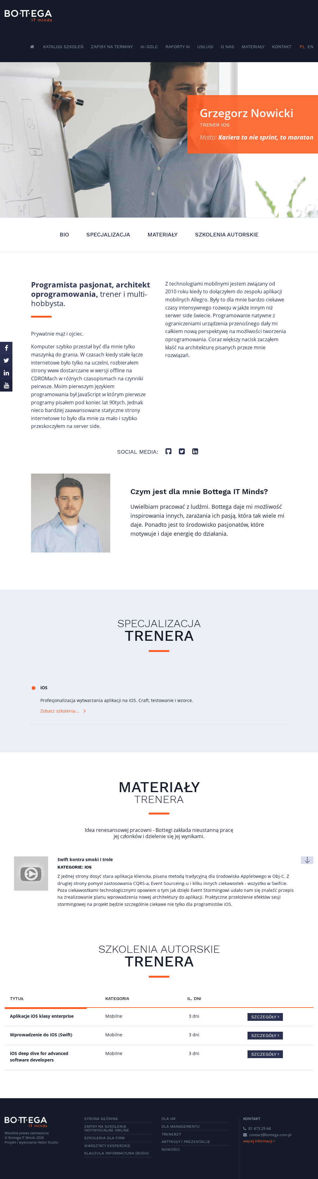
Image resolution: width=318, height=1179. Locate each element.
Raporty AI (178, 46)
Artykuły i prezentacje (185, 1142)
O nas (227, 46)
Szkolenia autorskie (226, 234)
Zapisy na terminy (112, 46)
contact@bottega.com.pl (270, 1134)
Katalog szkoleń (63, 46)
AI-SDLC (149, 46)
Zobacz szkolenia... (59, 711)
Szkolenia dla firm (104, 1138)
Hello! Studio (48, 1142)
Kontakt (281, 46)
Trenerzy (171, 1134)
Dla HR (168, 1119)
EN (310, 46)
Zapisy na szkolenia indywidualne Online (106, 1128)
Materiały (253, 46)
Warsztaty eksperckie (107, 1146)
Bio (64, 234)
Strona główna (101, 1119)
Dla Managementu (180, 1126)
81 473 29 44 (259, 1128)
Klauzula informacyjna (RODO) (116, 1153)
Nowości (170, 1149)
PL (302, 46)
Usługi (205, 46)
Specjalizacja (108, 234)
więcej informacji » (259, 1141)
